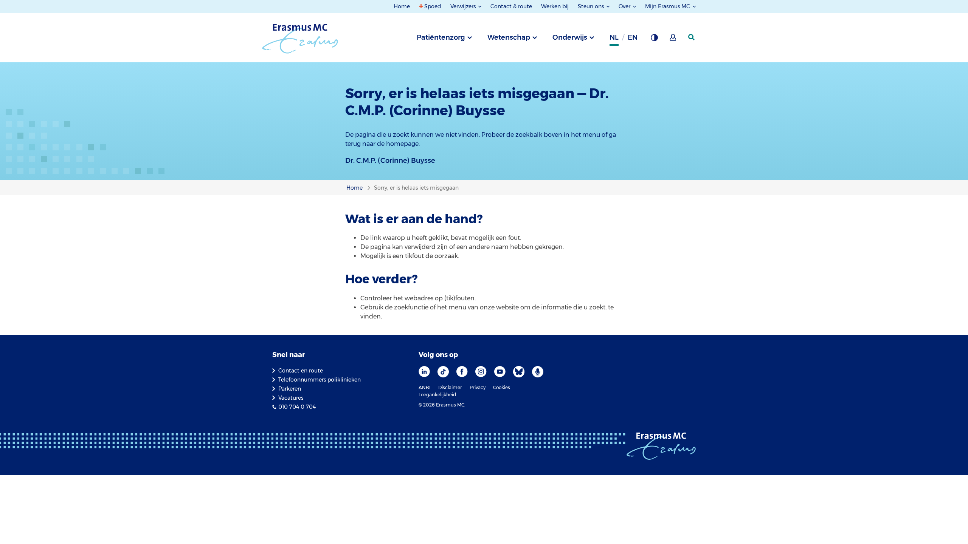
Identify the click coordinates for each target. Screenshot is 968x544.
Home (402, 6)
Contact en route (300, 370)
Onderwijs (569, 37)
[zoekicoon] (692, 37)
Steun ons (591, 6)
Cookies (501, 387)
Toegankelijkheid (437, 394)
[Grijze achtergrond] (654, 39)
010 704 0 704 (297, 406)
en (633, 37)
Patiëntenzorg (441, 37)
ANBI (425, 387)
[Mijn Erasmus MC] (673, 39)
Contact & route (511, 6)
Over (625, 6)
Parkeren (289, 388)
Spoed (432, 6)
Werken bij (555, 6)
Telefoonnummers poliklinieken (319, 379)
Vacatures (290, 397)
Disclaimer (450, 387)
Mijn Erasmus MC (668, 6)
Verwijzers (463, 6)
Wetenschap (508, 37)
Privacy (478, 387)
